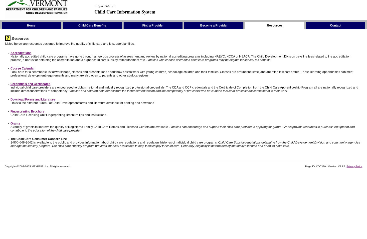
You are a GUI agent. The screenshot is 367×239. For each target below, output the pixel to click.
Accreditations (20, 53)
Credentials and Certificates (30, 84)
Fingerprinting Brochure (27, 111)
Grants (15, 123)
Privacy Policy (354, 166)
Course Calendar (22, 68)
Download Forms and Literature (32, 99)
